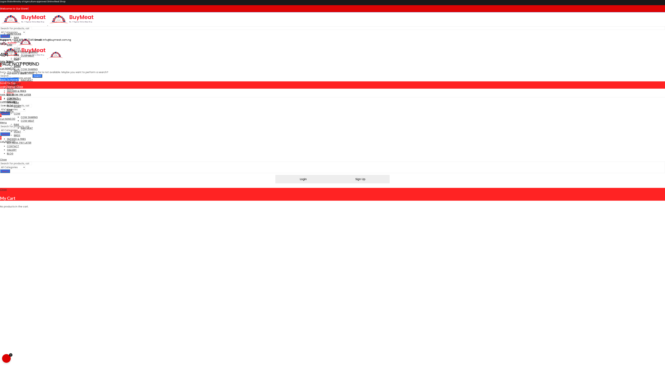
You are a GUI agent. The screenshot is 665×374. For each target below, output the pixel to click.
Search (5, 36)
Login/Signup (8, 86)
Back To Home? (9, 79)
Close (19, 86)
